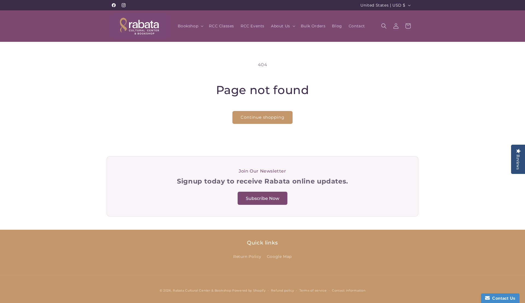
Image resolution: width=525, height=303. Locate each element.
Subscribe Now (262, 198)
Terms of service (312, 290)
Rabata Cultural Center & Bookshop (202, 290)
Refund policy (282, 290)
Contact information (348, 290)
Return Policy (247, 256)
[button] (190, 26)
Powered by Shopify (249, 290)
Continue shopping (262, 117)
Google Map (279, 256)
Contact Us (502, 298)
